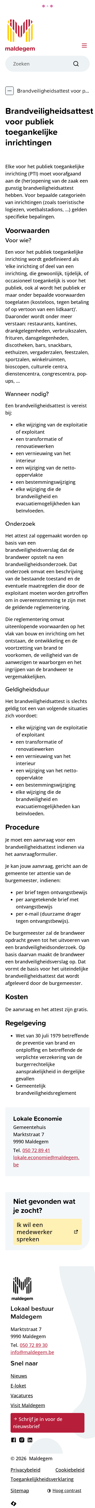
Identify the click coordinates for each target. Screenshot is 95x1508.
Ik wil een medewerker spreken (34, 1232)
